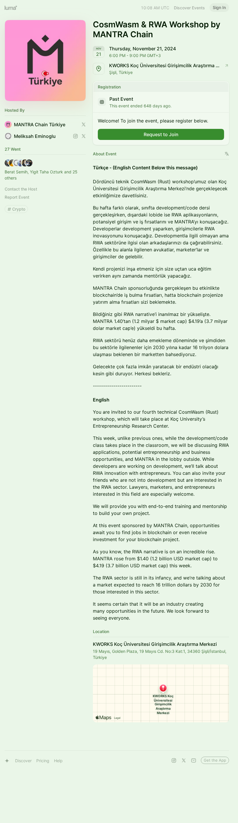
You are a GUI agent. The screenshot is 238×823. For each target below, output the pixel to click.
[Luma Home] (11, 7)
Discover (23, 760)
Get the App (215, 760)
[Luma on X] (184, 760)
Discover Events (189, 7)
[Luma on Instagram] (174, 760)
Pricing (42, 760)
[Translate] (227, 154)
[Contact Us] (194, 760)
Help (58, 760)
